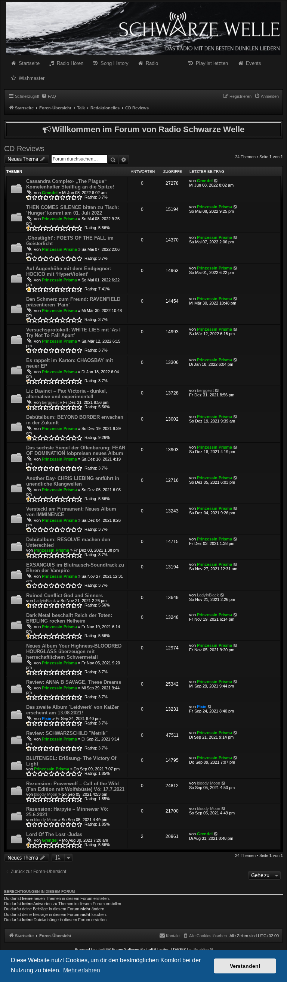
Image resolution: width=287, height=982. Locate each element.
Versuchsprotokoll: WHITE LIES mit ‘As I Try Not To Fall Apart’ (73, 332)
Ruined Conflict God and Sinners (64, 595)
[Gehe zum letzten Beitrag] (216, 180)
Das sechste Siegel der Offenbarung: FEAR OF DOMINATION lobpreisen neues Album (75, 450)
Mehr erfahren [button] (81, 970)
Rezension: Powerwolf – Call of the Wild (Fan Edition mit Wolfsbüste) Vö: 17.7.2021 (75, 786)
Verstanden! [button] (245, 966)
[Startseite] (143, 28)
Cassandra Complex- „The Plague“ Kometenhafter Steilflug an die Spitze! (70, 184)
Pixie (46, 718)
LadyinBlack (45, 600)
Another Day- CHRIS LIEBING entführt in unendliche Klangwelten (72, 481)
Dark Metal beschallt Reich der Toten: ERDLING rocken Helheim (69, 618)
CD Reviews (24, 148)
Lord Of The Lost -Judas (54, 834)
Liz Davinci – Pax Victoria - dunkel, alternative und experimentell (66, 393)
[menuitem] (48, 96)
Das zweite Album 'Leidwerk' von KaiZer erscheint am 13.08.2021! (72, 710)
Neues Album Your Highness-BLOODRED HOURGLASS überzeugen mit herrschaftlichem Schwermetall (73, 651)
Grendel (50, 192)
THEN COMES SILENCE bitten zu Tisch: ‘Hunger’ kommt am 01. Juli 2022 (72, 210)
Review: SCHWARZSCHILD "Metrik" (67, 733)
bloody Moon (45, 794)
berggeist (50, 402)
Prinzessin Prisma (59, 218)
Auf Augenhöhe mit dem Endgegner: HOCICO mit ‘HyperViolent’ (68, 271)
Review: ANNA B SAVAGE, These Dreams (73, 682)
